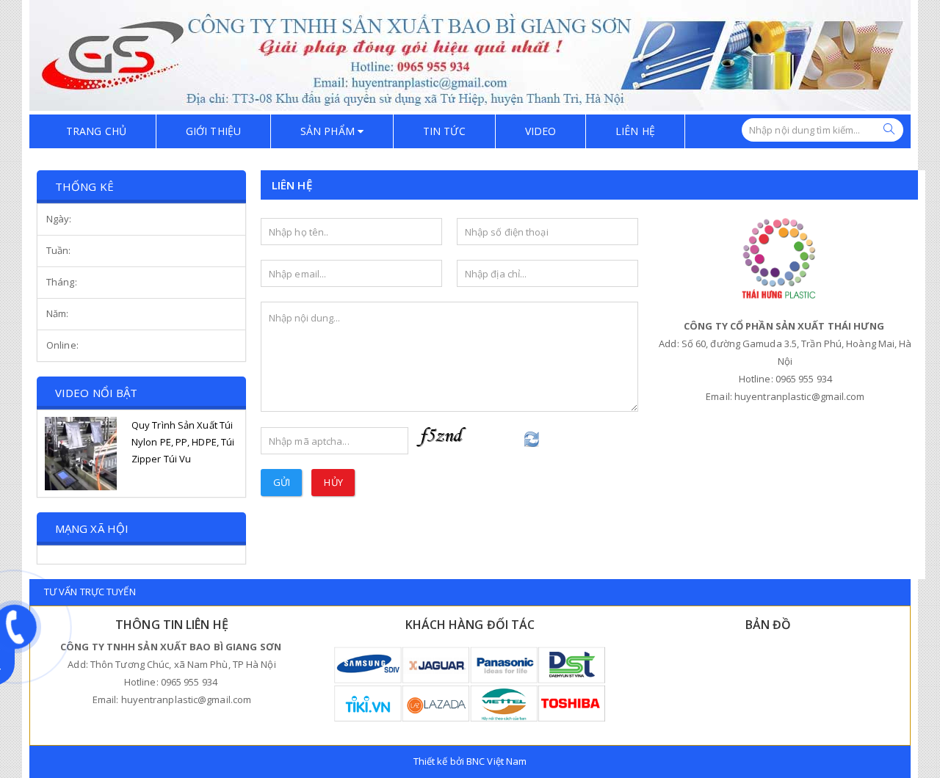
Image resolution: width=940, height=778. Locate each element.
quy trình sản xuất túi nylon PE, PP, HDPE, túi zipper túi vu (182, 441)
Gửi (281, 482)
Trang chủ (96, 131)
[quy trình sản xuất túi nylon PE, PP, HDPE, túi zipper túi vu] (81, 453)
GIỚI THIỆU (213, 131)
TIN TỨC (444, 131)
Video (541, 131)
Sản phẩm (329, 131)
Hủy (333, 482)
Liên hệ (635, 131)
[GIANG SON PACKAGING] (470, 54)
